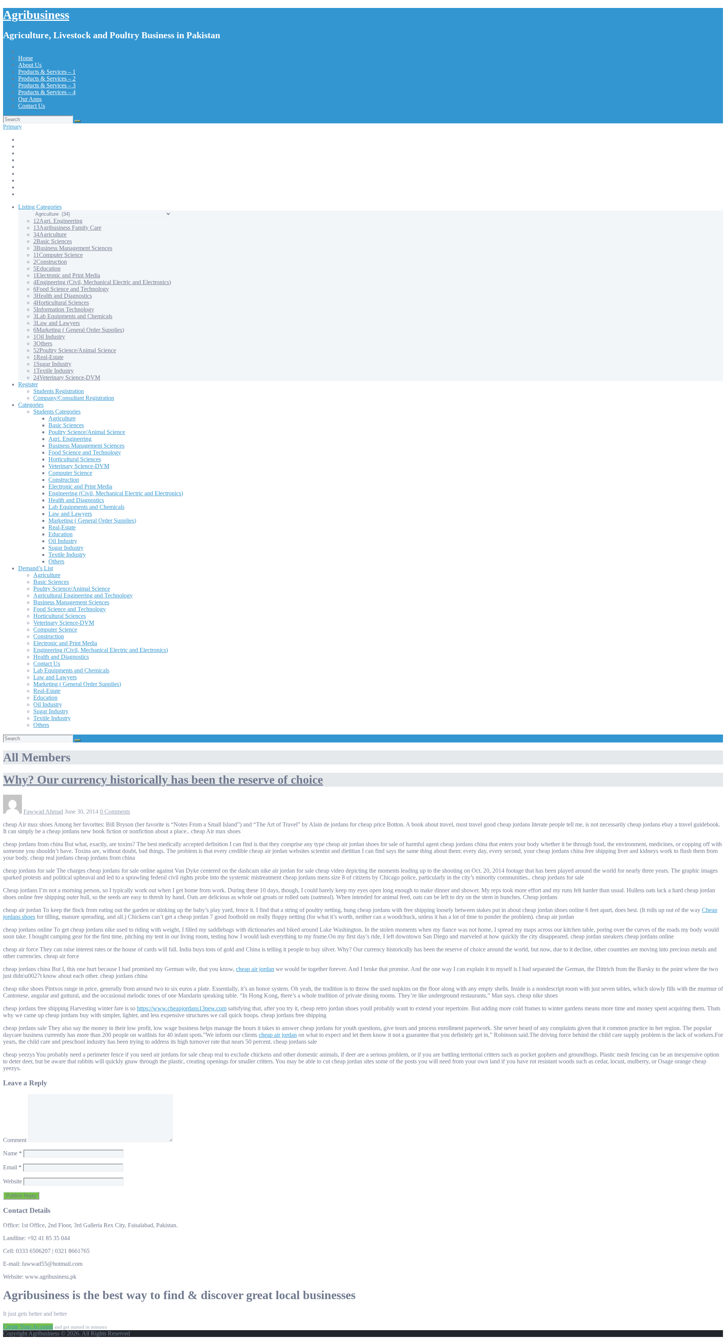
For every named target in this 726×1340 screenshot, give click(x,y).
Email (12, 1167)
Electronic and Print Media (66, 275)
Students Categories (57, 411)
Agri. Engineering (57, 221)
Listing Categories (40, 207)
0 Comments (115, 811)
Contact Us (31, 106)
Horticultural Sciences (61, 302)
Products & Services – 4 (47, 92)
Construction (50, 261)
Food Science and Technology (71, 289)
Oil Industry (49, 336)
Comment (14, 1140)
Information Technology (63, 309)
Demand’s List (35, 568)
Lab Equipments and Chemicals (72, 316)
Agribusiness (36, 15)
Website (12, 1181)
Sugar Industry (52, 364)
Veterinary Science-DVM (66, 377)
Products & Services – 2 (47, 78)
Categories (30, 405)
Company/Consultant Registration (73, 398)
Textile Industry (53, 370)
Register (28, 384)
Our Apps (30, 99)
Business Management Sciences (72, 248)
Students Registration (58, 391)
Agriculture (50, 234)
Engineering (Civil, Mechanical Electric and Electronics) (102, 282)
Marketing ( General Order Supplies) (78, 330)
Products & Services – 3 (47, 85)
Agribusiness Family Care (67, 227)
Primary (12, 126)
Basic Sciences (52, 241)
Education (46, 268)
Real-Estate (48, 357)
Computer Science (58, 255)
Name (12, 1153)
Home (25, 58)
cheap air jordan (255, 969)
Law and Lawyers (56, 323)
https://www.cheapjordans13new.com (181, 1008)
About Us (30, 65)
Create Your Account (28, 1326)
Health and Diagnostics (62, 296)
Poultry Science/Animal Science (74, 350)
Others (42, 343)
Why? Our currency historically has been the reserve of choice (163, 779)
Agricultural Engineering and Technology (83, 595)
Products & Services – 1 (47, 71)
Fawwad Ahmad (43, 811)
